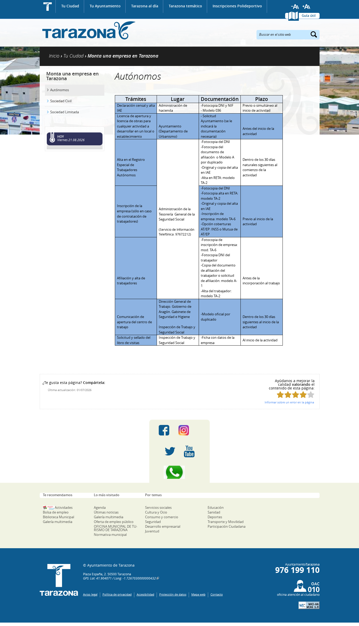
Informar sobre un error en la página (289, 402)
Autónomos (59, 90)
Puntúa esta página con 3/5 (295, 394)
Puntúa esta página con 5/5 (310, 394)
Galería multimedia (57, 521)
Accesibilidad (145, 594)
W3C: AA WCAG (309, 605)
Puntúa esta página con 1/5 (280, 394)
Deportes (215, 517)
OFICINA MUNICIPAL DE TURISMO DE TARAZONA (115, 528)
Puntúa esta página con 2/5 (287, 394)
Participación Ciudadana (226, 526)
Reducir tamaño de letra (295, 6)
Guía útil (309, 15)
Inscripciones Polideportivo (237, 5)
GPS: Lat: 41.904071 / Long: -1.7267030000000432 (119, 578)
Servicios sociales (158, 507)
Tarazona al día (144, 5)
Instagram (189, 430)
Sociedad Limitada (64, 112)
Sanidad (214, 512)
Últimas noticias (106, 512)
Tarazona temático (185, 5)
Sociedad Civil (60, 101)
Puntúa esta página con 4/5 (303, 394)
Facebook (164, 430)
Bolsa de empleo (56, 512)
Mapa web (198, 594)
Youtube (189, 451)
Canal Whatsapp (179, 472)
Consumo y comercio (161, 517)
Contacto (217, 594)
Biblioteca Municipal (58, 517)
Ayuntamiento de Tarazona (88, 30)
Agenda (100, 507)
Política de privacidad (117, 594)
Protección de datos (172, 594)
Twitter (170, 451)
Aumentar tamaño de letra (306, 6)
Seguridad (153, 521)
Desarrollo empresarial (162, 526)
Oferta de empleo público (114, 521)
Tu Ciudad (70, 5)
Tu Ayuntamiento (105, 5)
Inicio (48, 6)
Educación (216, 507)
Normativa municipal (110, 534)
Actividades (64, 507)
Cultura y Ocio (156, 512)
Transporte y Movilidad (226, 521)
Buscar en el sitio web (275, 34)
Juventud (152, 531)
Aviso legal (90, 594)
